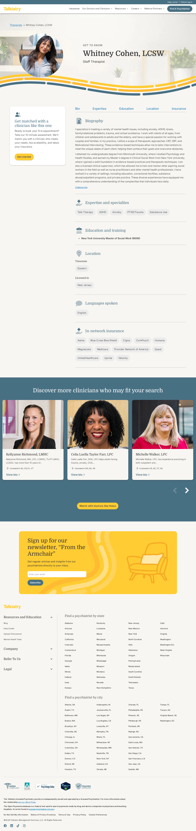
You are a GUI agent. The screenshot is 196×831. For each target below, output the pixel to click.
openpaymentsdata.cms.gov (41, 809)
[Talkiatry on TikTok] (18, 825)
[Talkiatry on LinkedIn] (11, 825)
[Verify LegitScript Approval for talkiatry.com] (66, 786)
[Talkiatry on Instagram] (24, 825)
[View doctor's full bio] (33, 440)
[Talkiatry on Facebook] (5, 825)
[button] (175, 490)
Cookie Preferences (98, 815)
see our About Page (27, 802)
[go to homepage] (12, 8)
